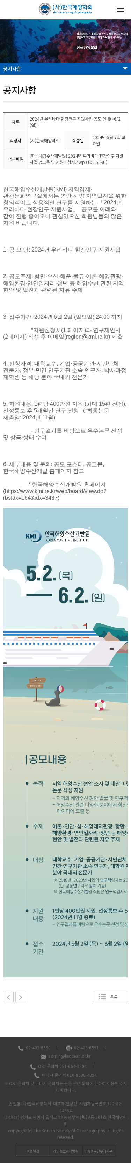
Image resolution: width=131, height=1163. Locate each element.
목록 (114, 997)
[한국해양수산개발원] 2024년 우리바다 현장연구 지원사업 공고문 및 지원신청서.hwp (76, 159)
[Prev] (8, 997)
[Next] (20, 997)
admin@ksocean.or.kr (69, 1056)
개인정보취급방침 (65, 1151)
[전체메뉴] (120, 9)
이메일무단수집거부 (98, 1151)
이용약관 (33, 1151)
